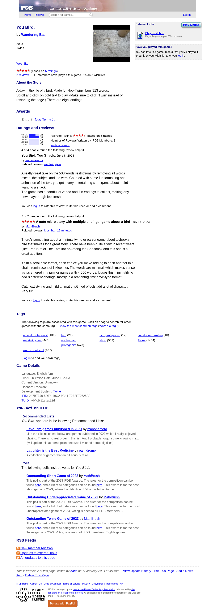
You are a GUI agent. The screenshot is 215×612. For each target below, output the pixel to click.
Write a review (60, 145)
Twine (142, 340)
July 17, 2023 (141, 221)
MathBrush (32, 226)
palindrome (87, 450)
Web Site (22, 63)
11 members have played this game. (58, 75)
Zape (73, 571)
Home (27, 14)
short (103, 340)
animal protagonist (35, 335)
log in (181, 55)
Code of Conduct (52, 583)
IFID (24, 396)
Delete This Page (37, 575)
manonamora (34, 160)
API (121, 583)
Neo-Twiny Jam (46, 119)
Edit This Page (164, 571)
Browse (40, 14)
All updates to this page (37, 557)
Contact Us (36, 583)
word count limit (33, 350)
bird (63, 335)
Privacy (86, 583)
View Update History (137, 571)
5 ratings (51, 71)
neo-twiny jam (32, 340)
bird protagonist (110, 335)
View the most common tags (78, 325)
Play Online (191, 24)
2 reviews (22, 75)
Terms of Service (71, 583)
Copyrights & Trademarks (105, 583)
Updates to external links (38, 553)
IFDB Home (22, 583)
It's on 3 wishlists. (94, 75)
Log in (26, 358)
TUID (25, 400)
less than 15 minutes (58, 230)
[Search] (90, 15)
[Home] (107, 6)
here (38, 485)
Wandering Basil (34, 34)
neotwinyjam (52, 164)
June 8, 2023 (65, 155)
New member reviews (36, 548)
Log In (187, 14)
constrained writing (150, 335)
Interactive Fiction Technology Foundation (94, 589)
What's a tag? (108, 325)
